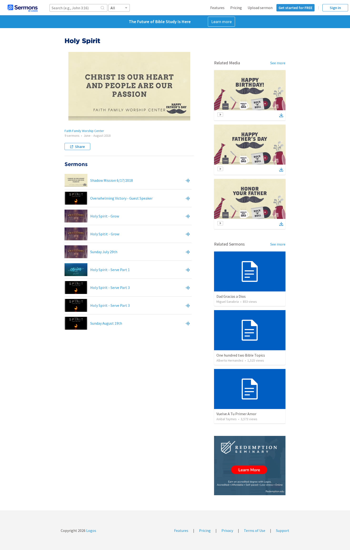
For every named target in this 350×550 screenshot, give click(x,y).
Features (217, 7)
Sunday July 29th (103, 251)
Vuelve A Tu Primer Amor (236, 413)
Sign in (335, 7)
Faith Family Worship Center (84, 131)
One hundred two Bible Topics (240, 355)
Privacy (227, 530)
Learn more (221, 21)
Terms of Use (254, 530)
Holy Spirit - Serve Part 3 (110, 287)
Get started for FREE (295, 7)
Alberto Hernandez (229, 360)
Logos (90, 530)
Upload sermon (260, 7)
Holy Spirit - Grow (104, 216)
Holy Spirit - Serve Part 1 (110, 269)
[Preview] (187, 180)
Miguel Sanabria (227, 301)
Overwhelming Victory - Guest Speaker (121, 198)
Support (282, 530)
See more (277, 63)
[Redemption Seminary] (249, 465)
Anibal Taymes (226, 419)
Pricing (236, 7)
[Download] (281, 115)
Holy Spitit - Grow (104, 234)
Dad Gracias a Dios (231, 296)
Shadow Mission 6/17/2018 (111, 180)
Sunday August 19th (106, 323)
